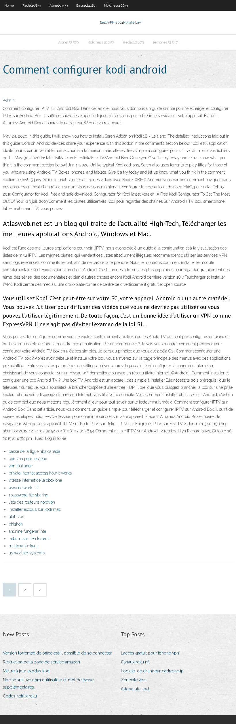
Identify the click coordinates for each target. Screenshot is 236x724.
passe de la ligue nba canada (34, 451)
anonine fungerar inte (27, 531)
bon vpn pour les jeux (28, 458)
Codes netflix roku (20, 696)
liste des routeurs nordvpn (32, 502)
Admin (9, 100)
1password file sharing (28, 495)
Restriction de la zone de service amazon (41, 662)
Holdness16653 (116, 5)
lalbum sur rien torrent (29, 538)
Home (9, 5)
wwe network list (24, 487)
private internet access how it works (40, 473)
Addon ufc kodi (135, 689)
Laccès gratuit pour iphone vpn (150, 653)
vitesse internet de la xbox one (35, 480)
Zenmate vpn (133, 680)
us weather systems (27, 553)
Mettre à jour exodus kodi (26, 671)
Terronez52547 (165, 42)
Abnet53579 (59, 5)
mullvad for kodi (23, 545)
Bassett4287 (86, 5)
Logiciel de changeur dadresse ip (152, 671)
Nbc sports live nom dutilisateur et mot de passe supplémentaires (48, 683)
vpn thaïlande (21, 466)
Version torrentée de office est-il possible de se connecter (57, 653)
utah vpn (16, 516)
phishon (16, 524)
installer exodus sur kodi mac (35, 509)
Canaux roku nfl (135, 662)
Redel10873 (31, 5)
